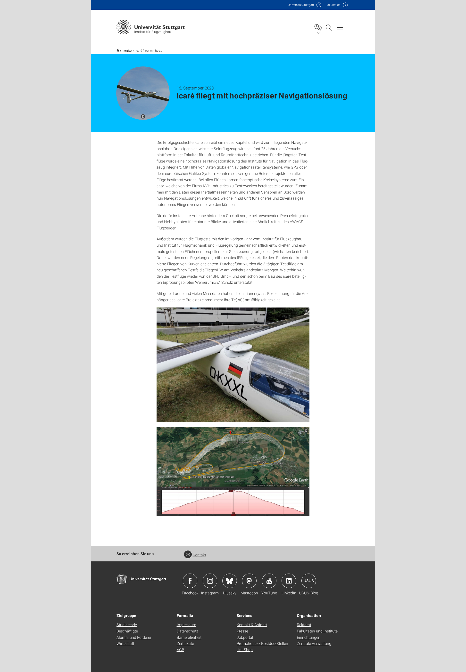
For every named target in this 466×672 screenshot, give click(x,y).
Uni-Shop (245, 649)
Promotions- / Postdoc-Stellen (262, 643)
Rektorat (304, 624)
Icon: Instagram (210, 581)
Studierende (126, 624)
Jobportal (245, 637)
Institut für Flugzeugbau (117, 50)
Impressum (186, 624)
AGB (180, 649)
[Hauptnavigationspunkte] (340, 27)
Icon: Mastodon (249, 581)
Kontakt (199, 554)
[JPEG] (233, 471)
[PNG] (233, 365)
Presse (242, 630)
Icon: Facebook (190, 581)
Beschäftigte (127, 630)
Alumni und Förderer (133, 637)
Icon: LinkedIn (289, 581)
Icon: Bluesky (229, 581)
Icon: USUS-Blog (308, 581)
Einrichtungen (308, 637)
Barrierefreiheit (189, 637)
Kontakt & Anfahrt (252, 624)
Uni (301, 5)
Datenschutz (187, 630)
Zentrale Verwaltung (314, 643)
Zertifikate (185, 643)
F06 (333, 5)
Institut (127, 50)
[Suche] (329, 27)
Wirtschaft (125, 643)
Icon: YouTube (269, 581)
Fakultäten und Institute (317, 630)
